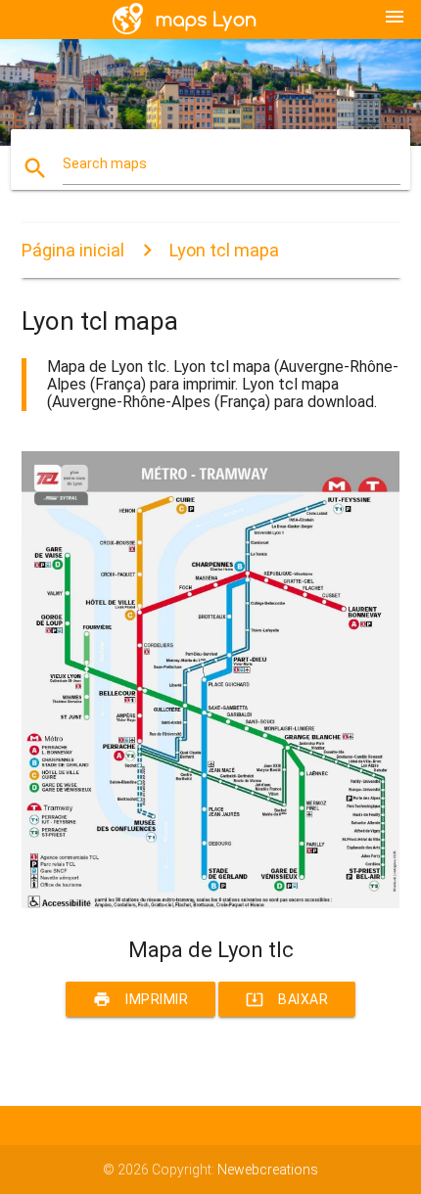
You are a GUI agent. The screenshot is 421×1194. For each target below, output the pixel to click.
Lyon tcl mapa (224, 250)
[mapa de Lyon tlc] (211, 903)
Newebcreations (267, 1169)
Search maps (105, 163)
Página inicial (73, 250)
